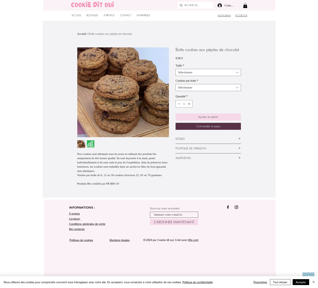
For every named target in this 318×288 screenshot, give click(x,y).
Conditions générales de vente (87, 223)
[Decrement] (178, 103)
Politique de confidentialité (197, 282)
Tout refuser (280, 282)
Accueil (81, 33)
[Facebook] (228, 207)
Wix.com (193, 240)
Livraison (75, 218)
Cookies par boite (187, 80)
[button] (245, 5)
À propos (74, 213)
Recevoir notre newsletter (165, 208)
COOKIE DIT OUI (92, 6)
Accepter (301, 282)
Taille (180, 65)
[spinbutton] (184, 103)
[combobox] (208, 72)
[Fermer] (313, 282)
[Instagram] (236, 207)
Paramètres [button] (260, 282)
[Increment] (189, 103)
